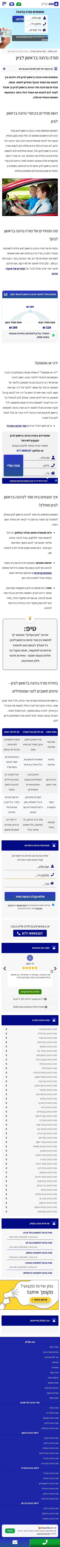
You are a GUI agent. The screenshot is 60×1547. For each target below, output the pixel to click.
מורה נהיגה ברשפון (48, 1202)
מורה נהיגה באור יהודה (46, 1163)
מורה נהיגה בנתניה (48, 1029)
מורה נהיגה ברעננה (48, 1037)
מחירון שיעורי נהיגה (50, 1352)
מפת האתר (53, 1397)
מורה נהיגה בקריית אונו (46, 1116)
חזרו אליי (13, 465)
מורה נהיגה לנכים (51, 1423)
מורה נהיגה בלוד (49, 1068)
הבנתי (10, 1531)
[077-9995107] (18, 4)
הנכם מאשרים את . (32, 38)
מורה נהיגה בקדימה (47, 1137)
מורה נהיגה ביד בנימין (47, 1185)
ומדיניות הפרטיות (16, 480)
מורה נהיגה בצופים (48, 1172)
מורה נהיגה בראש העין (46, 1094)
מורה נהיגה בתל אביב (47, 1181)
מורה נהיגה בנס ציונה (47, 1042)
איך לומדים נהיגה (51, 1357)
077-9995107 (24, 450)
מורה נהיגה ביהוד (49, 1107)
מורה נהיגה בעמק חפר (46, 1055)
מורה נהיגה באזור (49, 1189)
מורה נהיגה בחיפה (51, 1443)
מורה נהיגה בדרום (51, 1508)
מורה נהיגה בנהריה (50, 1458)
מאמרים (55, 1367)
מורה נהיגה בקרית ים (49, 1463)
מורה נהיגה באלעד (48, 1090)
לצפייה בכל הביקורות (30, 991)
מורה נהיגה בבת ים (48, 1198)
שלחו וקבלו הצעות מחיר (30, 896)
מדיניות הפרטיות (51, 1387)
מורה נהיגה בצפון (51, 1437)
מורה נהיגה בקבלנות (50, 1428)
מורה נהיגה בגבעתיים (47, 1111)
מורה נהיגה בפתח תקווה (45, 1077)
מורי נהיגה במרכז (17, 426)
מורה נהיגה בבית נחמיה (46, 1194)
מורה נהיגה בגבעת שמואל (45, 1146)
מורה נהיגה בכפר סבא (46, 1124)
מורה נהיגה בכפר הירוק (46, 1176)
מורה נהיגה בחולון (48, 1098)
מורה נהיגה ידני (52, 1412)
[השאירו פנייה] (11, 4)
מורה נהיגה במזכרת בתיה (45, 1072)
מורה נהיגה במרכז (50, 1473)
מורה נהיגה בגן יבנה (48, 1081)
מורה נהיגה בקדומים (47, 1211)
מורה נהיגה (53, 1407)
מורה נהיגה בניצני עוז (47, 1129)
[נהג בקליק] (43, 4)
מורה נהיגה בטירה (48, 1159)
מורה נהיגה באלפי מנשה (45, 1207)
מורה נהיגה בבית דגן (47, 1168)
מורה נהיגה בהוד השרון (46, 1155)
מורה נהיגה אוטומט (50, 1417)
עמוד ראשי (54, 1346)
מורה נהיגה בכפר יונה (47, 1050)
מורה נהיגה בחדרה (48, 1120)
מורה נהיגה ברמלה (48, 1064)
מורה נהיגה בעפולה (50, 1448)
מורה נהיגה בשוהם (48, 1046)
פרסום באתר (53, 1377)
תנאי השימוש (27, 37)
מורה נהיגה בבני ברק (47, 1133)
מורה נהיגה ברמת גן (47, 1103)
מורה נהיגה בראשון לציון (48, 1483)
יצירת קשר (54, 1372)
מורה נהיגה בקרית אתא (48, 1453)
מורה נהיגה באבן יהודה (46, 1059)
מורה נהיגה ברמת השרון (46, 1085)
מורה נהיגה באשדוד (50, 1518)
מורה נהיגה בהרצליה (47, 1033)
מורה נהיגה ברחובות (50, 1513)
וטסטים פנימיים (43, 573)
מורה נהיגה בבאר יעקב (46, 1142)
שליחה (19, 19)
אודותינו (55, 1362)
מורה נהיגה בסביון (48, 1150)
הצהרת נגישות (52, 1392)
